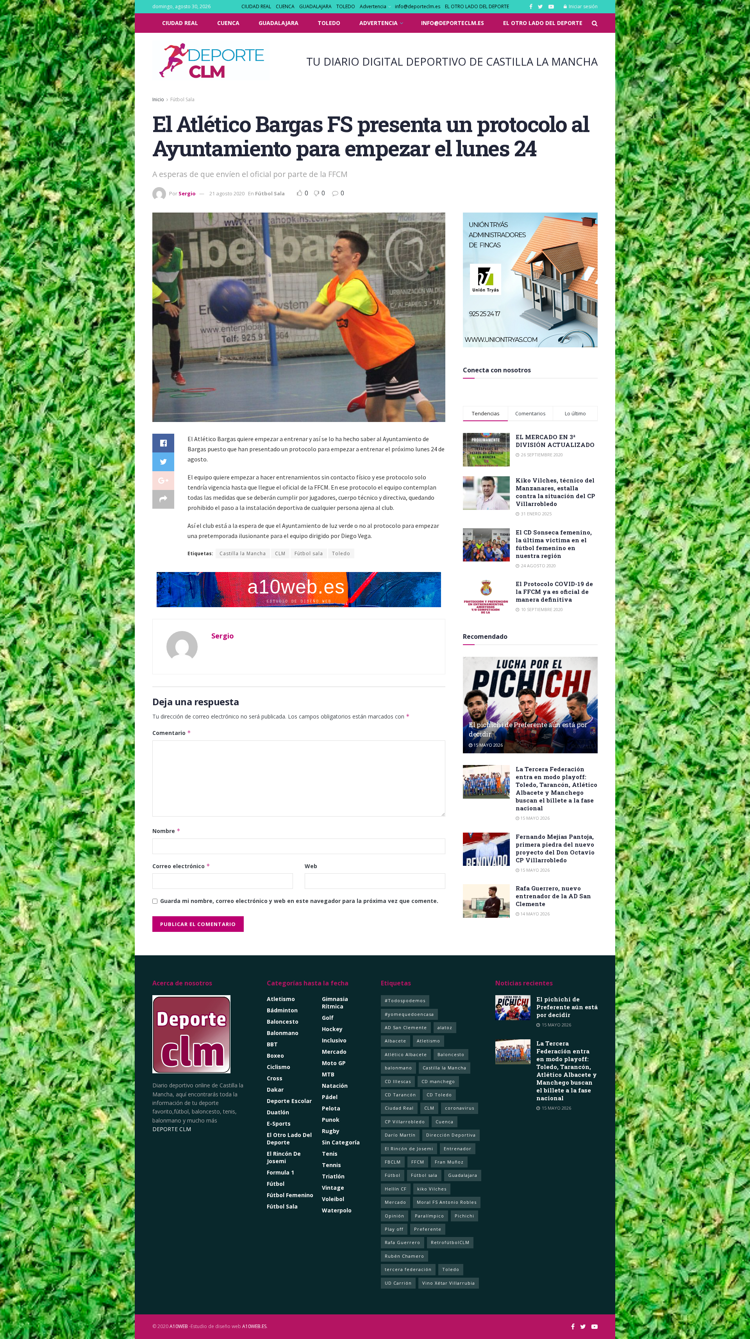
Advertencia (373, 6)
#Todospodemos (405, 1000)
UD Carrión (398, 1283)
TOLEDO (345, 6)
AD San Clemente (406, 1027)
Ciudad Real (399, 1108)
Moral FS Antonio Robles (447, 1202)
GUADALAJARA (315, 6)
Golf (328, 1017)
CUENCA (285, 6)
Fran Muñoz (449, 1162)
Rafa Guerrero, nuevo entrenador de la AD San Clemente (553, 896)
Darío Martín (400, 1135)
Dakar (275, 1089)
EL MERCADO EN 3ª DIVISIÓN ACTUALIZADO (555, 441)
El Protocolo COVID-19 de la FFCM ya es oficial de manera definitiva (554, 591)
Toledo (341, 553)
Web (311, 866)
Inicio (158, 99)
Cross (274, 1078)
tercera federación (408, 1269)
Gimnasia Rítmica (335, 1002)
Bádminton (282, 1010)
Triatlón (333, 1176)
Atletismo (281, 999)
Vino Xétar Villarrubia (448, 1283)
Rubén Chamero (404, 1256)
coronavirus (459, 1108)
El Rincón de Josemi (409, 1148)
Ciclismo (278, 1067)
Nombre (166, 831)
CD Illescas (398, 1081)
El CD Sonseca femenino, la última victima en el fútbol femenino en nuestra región (554, 544)
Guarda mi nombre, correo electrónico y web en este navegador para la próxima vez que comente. (299, 901)
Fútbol (275, 1183)
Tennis (331, 1165)
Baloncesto (282, 1021)
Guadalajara (462, 1175)
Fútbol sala (309, 553)
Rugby (330, 1131)
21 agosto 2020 (227, 193)
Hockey (332, 1029)
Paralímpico (429, 1216)
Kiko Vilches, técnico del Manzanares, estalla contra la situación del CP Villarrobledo (555, 492)
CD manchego (438, 1081)
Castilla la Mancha (243, 553)
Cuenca (445, 1121)
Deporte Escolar (289, 1101)
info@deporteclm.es (417, 6)
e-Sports (279, 1123)
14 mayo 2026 (534, 914)
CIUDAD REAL (256, 6)
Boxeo (275, 1055)
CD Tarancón (400, 1095)
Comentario (171, 733)
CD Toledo (439, 1095)
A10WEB (179, 1326)
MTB (328, 1074)
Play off (394, 1229)
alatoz (445, 1027)
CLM (280, 553)
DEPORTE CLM (171, 1129)
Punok (330, 1119)
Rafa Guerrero (402, 1242)
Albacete (395, 1041)
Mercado (334, 1051)
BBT (272, 1044)
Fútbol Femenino (290, 1195)
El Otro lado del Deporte (289, 1138)
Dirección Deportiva (451, 1135)
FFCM (417, 1162)
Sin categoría (341, 1142)
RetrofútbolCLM (450, 1242)
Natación (335, 1085)
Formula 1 (280, 1172)
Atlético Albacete (406, 1054)
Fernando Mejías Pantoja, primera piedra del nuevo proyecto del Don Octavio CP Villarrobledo (555, 848)
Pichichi (464, 1216)
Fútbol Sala (182, 99)
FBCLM (393, 1162)
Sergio (187, 193)
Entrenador (457, 1148)
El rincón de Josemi (284, 1157)
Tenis (330, 1153)
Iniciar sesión (583, 6)
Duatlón (278, 1112)
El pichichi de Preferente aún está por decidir (567, 1007)
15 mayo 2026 (487, 745)
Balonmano (282, 1033)
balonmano (398, 1068)
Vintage (333, 1187)
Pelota (331, 1108)
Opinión (394, 1216)
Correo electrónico (181, 866)
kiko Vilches (431, 1189)
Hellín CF (396, 1189)
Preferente (427, 1229)
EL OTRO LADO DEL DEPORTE (477, 6)
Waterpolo (337, 1210)
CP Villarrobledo (405, 1121)
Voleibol (333, 1199)
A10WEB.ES (253, 1326)
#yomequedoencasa (409, 1014)
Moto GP (334, 1063)
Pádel (330, 1097)
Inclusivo (334, 1040)
